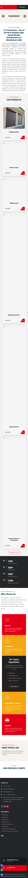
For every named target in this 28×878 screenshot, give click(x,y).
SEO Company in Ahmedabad (13, 876)
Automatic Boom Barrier (7, 824)
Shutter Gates (14, 167)
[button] (14, 552)
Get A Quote (22, 7)
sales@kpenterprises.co (8, 791)
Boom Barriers (14, 427)
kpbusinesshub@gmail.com (9, 789)
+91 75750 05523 (6, 786)
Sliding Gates (14, 203)
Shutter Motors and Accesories (9, 829)
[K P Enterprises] (14, 2)
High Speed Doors (14, 315)
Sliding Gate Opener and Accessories (10, 831)
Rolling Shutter (14, 132)
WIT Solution (24, 876)
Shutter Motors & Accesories (14, 539)
